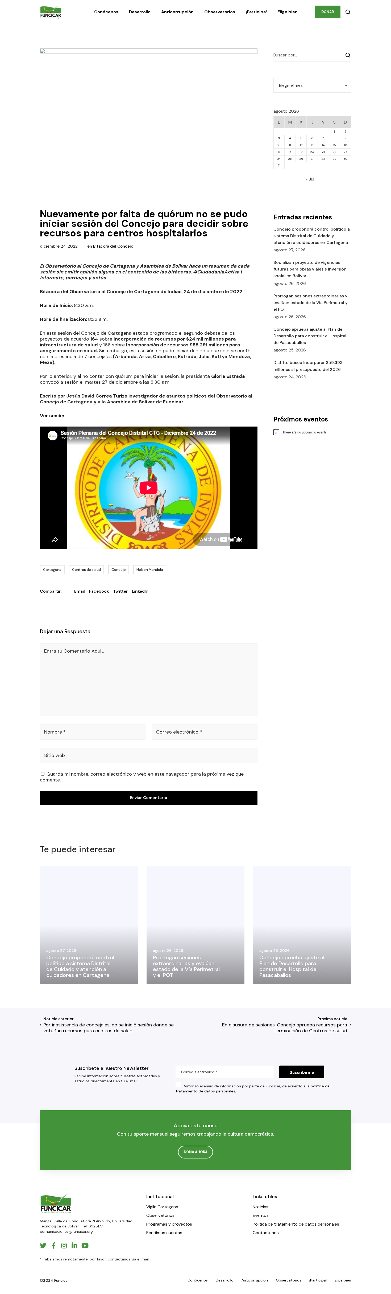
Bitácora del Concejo (113, 246)
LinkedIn (140, 591)
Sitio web (54, 755)
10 (279, 145)
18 (290, 152)
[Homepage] (56, 1203)
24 (279, 159)
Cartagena (52, 569)
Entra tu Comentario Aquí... (74, 651)
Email (79, 591)
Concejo (118, 569)
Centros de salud (86, 569)
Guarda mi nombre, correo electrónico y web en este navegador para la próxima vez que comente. (142, 777)
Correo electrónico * (179, 732)
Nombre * (55, 732)
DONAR (327, 12)
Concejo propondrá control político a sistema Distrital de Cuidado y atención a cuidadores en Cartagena (311, 235)
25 (290, 159)
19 (301, 152)
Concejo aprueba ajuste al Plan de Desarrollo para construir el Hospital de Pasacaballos (309, 335)
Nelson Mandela (149, 569)
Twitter (120, 591)
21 (323, 152)
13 (312, 145)
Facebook (99, 591)
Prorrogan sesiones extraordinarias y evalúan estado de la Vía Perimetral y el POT (310, 302)
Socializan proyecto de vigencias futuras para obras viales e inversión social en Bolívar (310, 269)
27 (312, 159)
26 (301, 159)
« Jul (310, 179)
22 (334, 152)
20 (312, 152)
